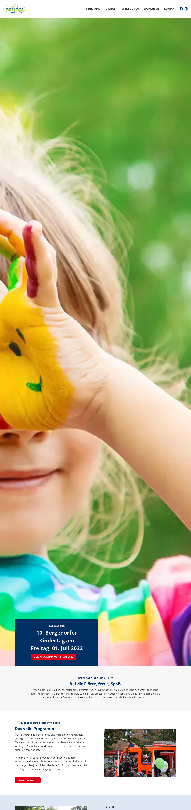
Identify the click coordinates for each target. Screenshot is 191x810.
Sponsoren (151, 8)
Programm (93, 8)
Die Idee (110, 8)
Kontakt (170, 8)
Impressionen (130, 8)
